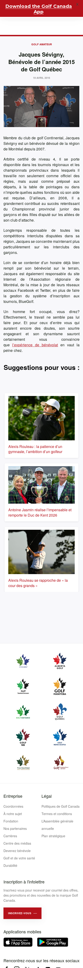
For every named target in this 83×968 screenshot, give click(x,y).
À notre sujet (12, 813)
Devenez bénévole (17, 850)
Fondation (10, 821)
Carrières (10, 836)
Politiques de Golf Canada (61, 806)
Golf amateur (41, 44)
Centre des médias (17, 843)
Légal (47, 796)
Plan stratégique (53, 836)
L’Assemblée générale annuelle (57, 825)
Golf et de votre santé (19, 858)
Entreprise (12, 796)
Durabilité (10, 865)
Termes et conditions (57, 813)
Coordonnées (13, 806)
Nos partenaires (15, 828)
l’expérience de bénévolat (35, 344)
